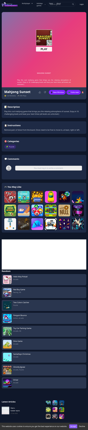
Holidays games (40, 4)
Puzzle (10, 147)
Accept (73, 426)
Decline (82, 426)
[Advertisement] (44, 254)
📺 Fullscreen (73, 92)
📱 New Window (57, 92)
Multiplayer (26, 3)
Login (82, 4)
